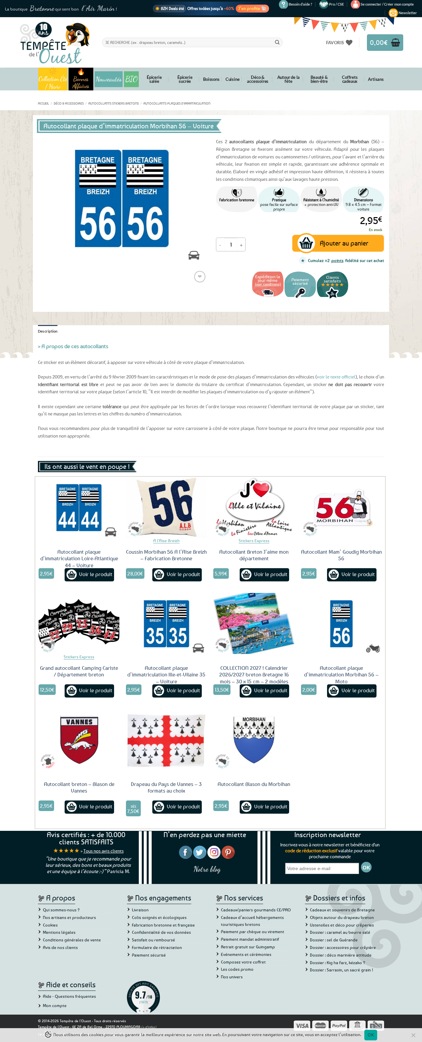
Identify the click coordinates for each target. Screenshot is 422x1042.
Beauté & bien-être (319, 79)
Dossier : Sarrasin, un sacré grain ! (341, 969)
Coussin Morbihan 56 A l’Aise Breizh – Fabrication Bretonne (166, 555)
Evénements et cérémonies (246, 954)
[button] (387, 4)
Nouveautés (109, 79)
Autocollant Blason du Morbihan (254, 784)
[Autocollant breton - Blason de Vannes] (79, 739)
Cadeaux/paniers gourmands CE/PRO (256, 909)
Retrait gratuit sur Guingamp (248, 946)
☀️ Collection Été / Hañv (53, 79)
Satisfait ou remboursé (153, 939)
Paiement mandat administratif (250, 939)
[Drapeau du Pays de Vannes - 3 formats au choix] (166, 739)
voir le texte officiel (336, 376)
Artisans (375, 79)
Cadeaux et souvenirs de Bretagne (342, 909)
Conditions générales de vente (72, 939)
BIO (131, 79)
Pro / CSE (336, 4)
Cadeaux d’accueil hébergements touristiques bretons (252, 921)
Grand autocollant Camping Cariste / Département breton (79, 671)
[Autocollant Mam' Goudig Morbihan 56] (341, 507)
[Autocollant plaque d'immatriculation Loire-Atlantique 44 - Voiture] (79, 507)
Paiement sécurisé (149, 955)
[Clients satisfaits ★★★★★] (332, 298)
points (337, 260)
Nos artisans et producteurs (69, 917)
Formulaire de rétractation (157, 947)
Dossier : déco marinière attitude (341, 955)
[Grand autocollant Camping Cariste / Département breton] (79, 623)
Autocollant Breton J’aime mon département (253, 555)
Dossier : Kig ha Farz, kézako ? (337, 962)
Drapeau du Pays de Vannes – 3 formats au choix (166, 787)
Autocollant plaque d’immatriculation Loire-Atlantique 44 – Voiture (79, 558)
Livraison (140, 909)
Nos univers (232, 976)
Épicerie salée (154, 79)
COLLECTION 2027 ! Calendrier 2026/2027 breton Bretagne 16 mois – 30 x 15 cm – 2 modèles (254, 675)
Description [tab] (48, 331)
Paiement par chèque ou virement (252, 931)
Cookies (50, 925)
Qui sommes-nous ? (61, 909)
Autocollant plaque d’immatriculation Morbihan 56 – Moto (341, 675)
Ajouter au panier (344, 243)
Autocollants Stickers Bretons (113, 103)
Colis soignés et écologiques (159, 917)
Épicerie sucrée (184, 79)
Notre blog (207, 868)
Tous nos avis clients (103, 851)
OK (371, 1034)
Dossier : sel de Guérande (334, 939)
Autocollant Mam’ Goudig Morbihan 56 (341, 555)
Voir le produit (95, 574)
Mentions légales (59, 932)
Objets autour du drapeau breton (342, 917)
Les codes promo (237, 969)
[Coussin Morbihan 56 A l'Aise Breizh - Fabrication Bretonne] (166, 507)
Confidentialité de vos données (161, 932)
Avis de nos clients (60, 947)
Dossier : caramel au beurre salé (340, 932)
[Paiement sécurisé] (300, 298)
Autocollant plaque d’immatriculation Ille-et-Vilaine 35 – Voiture (166, 675)
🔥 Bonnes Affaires (81, 79)
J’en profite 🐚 (252, 8)
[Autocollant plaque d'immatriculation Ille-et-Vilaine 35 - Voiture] (166, 623)
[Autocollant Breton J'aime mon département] (253, 507)
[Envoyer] (277, 42)
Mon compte (55, 1005)
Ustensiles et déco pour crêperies (342, 925)
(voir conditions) (268, 284)
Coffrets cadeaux (349, 79)
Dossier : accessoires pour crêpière (343, 947)
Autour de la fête (288, 79)
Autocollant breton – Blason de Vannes (79, 787)
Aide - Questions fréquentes (69, 996)
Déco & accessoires (257, 79)
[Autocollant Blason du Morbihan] (253, 739)
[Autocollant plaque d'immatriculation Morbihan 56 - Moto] (341, 623)
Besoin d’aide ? (300, 4)
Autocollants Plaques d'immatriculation (176, 103)
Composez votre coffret (243, 961)
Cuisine (233, 79)
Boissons (211, 79)
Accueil (43, 103)
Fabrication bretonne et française (163, 925)
